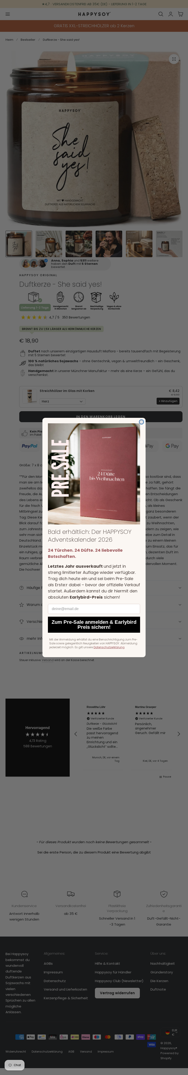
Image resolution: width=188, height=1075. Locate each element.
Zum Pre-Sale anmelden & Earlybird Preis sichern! (94, 624)
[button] (94, 473)
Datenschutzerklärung (109, 647)
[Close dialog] (141, 422)
